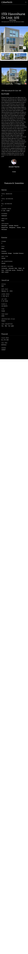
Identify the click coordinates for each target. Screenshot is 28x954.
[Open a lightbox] (24, 47)
